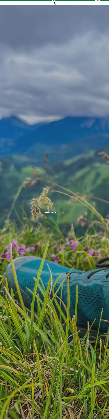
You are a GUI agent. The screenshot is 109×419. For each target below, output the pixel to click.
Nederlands (97, 0)
